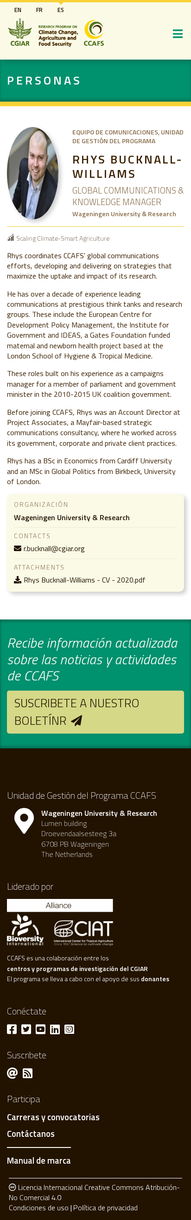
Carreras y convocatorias (53, 1117)
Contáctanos (31, 1134)
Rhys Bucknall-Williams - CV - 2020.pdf (85, 580)
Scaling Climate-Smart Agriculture (62, 238)
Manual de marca (39, 1160)
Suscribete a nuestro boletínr (77, 711)
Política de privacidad (105, 1207)
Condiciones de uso (39, 1207)
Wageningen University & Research (72, 517)
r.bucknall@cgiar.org (54, 548)
